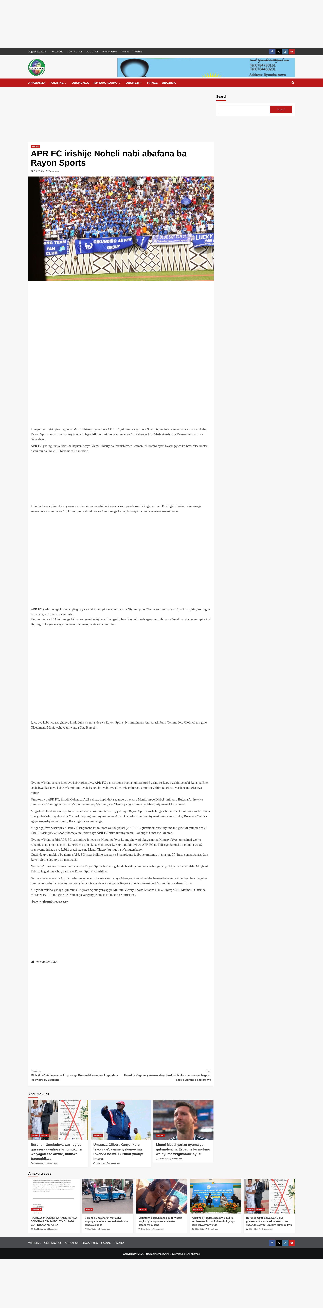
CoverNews (176, 1253)
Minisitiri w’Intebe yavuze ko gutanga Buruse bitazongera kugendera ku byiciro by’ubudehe (74, 1075)
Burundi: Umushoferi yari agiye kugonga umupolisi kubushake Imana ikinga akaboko (106, 1221)
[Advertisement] (101, 24)
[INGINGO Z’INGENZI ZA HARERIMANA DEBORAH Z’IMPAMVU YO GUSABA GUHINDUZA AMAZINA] (54, 1196)
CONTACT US (74, 51)
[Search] (293, 83)
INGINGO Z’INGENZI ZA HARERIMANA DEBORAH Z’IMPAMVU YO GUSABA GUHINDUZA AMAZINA (54, 1221)
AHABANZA (36, 82)
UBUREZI (132, 82)
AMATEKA (36, 1209)
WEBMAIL (57, 51)
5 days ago (159, 1229)
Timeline (137, 51)
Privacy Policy (109, 51)
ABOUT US (92, 51)
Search (221, 96)
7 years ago (53, 171)
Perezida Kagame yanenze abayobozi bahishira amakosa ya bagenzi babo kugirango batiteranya (167, 1075)
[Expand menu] (65, 83)
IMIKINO (35, 147)
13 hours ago (52, 1229)
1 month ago (177, 1159)
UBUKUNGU (80, 82)
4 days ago (105, 1229)
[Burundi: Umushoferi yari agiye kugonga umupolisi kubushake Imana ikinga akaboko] (107, 1196)
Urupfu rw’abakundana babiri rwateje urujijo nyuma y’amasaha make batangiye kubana (160, 1221)
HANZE (152, 82)
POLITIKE (57, 82)
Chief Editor (39, 171)
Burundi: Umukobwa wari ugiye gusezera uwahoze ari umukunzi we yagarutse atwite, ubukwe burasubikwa (269, 1221)
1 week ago (213, 1229)
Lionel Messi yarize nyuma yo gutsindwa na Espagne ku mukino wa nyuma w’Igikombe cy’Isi (183, 1149)
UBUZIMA (169, 82)
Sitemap (124, 51)
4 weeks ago (114, 1163)
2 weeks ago (52, 1163)
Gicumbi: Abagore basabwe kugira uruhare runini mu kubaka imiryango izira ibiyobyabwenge (213, 1221)
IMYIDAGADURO (106, 82)
